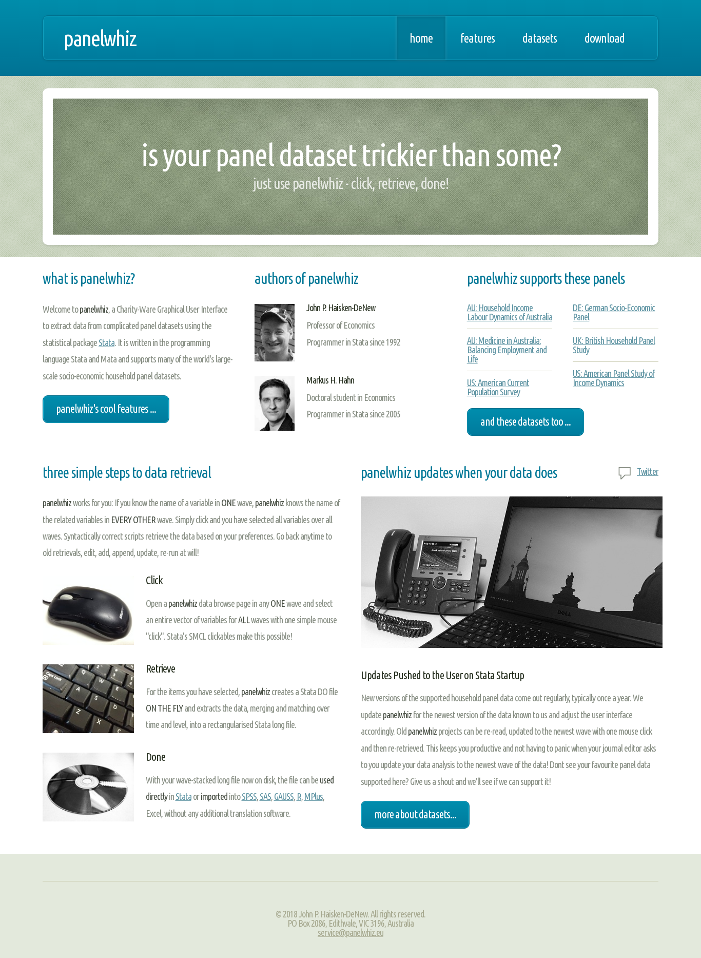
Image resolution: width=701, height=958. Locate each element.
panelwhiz (100, 38)
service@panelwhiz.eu (350, 932)
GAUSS (284, 796)
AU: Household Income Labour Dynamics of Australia (509, 312)
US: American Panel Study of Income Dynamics (613, 378)
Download (605, 38)
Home (421, 38)
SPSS (249, 796)
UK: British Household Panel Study (614, 345)
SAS (265, 796)
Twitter (647, 471)
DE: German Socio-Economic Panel (614, 312)
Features (477, 38)
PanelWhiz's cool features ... (106, 409)
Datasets (539, 38)
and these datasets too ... (525, 421)
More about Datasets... (415, 814)
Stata (106, 342)
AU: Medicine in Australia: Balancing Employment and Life (507, 349)
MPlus (313, 796)
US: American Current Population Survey (498, 387)
